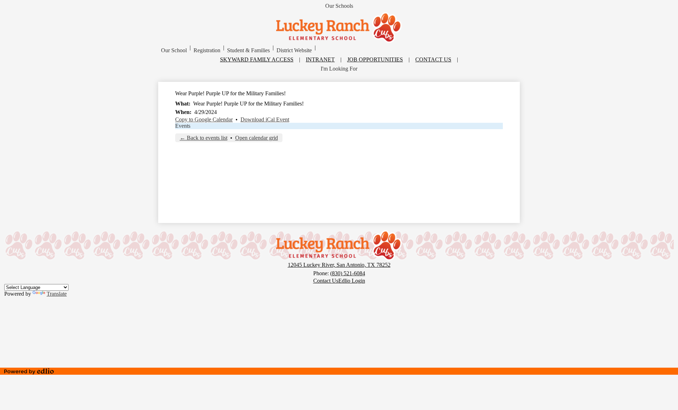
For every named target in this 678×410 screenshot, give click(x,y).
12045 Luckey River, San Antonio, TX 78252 (339, 265)
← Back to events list (203, 138)
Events (182, 126)
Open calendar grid (256, 138)
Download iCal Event (264, 119)
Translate (57, 294)
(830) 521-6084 (347, 273)
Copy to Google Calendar (204, 119)
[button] (174, 50)
